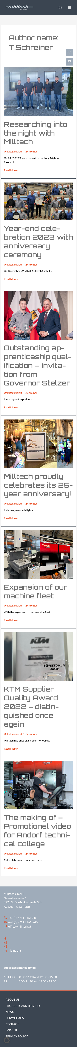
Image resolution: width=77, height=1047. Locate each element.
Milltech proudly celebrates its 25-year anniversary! (38, 485)
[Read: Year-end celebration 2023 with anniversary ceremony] (38, 201)
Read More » (11, 170)
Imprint (11, 1030)
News (10, 1011)
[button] (6, 1040)
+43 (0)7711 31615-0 (22, 918)
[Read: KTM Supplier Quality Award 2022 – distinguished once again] (38, 656)
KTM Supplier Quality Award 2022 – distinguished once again (31, 706)
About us (12, 999)
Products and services (23, 1005)
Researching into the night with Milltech (35, 133)
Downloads (15, 1018)
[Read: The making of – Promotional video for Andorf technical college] (38, 784)
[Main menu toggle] (69, 7)
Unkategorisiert (13, 151)
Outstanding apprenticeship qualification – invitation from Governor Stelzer (37, 365)
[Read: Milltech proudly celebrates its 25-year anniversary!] (38, 443)
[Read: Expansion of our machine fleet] (38, 554)
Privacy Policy (17, 1036)
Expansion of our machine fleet (35, 591)
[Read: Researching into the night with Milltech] (38, 91)
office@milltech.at (19, 926)
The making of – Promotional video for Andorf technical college (37, 830)
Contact (12, 1024)
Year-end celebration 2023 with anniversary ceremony (38, 241)
